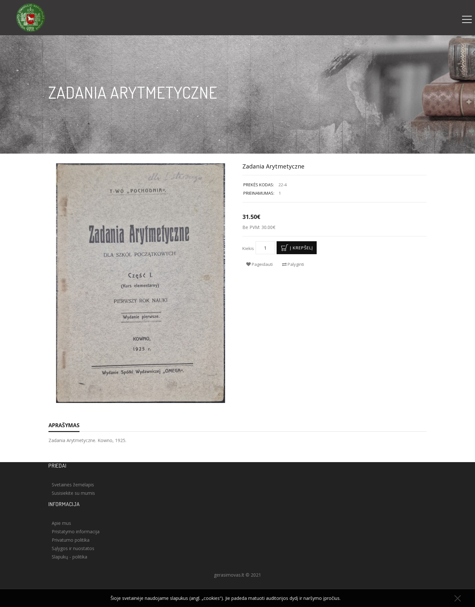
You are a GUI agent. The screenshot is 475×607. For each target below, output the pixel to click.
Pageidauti (262, 264)
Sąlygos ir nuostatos (73, 548)
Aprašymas (63, 425)
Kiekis (248, 248)
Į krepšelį (301, 248)
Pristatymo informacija (76, 531)
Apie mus (61, 523)
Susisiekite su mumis (73, 493)
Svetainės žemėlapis (73, 485)
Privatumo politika (71, 540)
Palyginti (295, 264)
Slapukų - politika (69, 557)
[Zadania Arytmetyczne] (140, 283)
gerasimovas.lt (229, 575)
